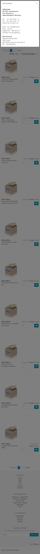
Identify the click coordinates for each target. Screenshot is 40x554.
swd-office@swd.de (13, 27)
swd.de (9, 29)
